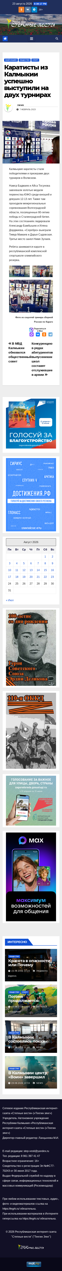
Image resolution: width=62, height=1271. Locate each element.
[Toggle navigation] (31, 38)
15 (45, 570)
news (20, 105)
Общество (25, 60)
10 (9, 570)
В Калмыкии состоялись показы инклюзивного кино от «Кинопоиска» (29, 1043)
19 (23, 576)
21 (38, 576)
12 (23, 570)
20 (31, 576)
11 (16, 570)
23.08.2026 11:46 (20, 1047)
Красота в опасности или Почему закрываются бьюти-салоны (29, 966)
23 (52, 576)
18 (16, 576)
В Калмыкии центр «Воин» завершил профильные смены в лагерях (30, 1079)
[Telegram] (50, 334)
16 (52, 570)
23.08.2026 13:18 (20, 1007)
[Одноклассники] (44, 334)
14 (38, 570)
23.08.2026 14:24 (20, 971)
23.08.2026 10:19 (20, 1083)
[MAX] (31, 334)
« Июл (10, 600)
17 (9, 576)
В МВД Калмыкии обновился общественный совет (19, 352)
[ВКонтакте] (37, 334)
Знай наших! (11, 60)
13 (31, 570)
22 (45, 576)
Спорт (35, 60)
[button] (57, 38)
